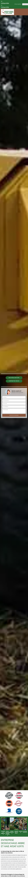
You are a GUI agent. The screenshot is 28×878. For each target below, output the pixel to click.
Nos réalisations (14, 377)
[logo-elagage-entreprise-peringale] (7, 12)
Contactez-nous (14, 381)
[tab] (14, 439)
